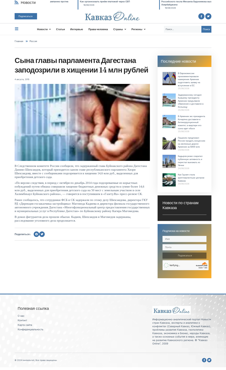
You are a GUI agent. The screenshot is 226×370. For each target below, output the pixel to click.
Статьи (60, 29)
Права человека (98, 29)
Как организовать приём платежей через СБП (77, 1)
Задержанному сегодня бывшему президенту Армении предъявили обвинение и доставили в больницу (190, 101)
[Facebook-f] (201, 16)
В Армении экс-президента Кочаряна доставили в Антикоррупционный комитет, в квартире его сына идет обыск (191, 122)
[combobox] (182, 29)
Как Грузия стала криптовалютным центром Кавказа (191, 177)
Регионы (136, 29)
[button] (36, 234)
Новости (42, 29)
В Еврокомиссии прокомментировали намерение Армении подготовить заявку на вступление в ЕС (189, 79)
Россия (33, 41)
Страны (118, 29)
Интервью (76, 29)
